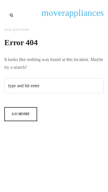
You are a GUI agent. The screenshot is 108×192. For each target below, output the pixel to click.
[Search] (11, 15)
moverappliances (72, 12)
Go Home (21, 114)
